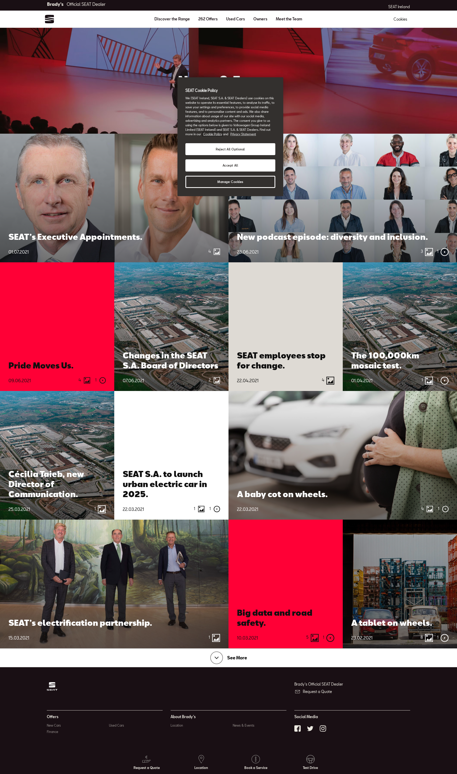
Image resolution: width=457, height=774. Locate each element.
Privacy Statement (243, 134)
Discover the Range (172, 19)
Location (177, 725)
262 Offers (208, 19)
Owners (260, 19)
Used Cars (235, 19)
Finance (52, 732)
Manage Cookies (230, 181)
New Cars (54, 725)
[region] (230, 136)
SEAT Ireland (399, 7)
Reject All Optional (230, 149)
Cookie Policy (212, 134)
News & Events (243, 725)
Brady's (76, 4)
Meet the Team (289, 19)
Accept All (230, 165)
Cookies (400, 19)
